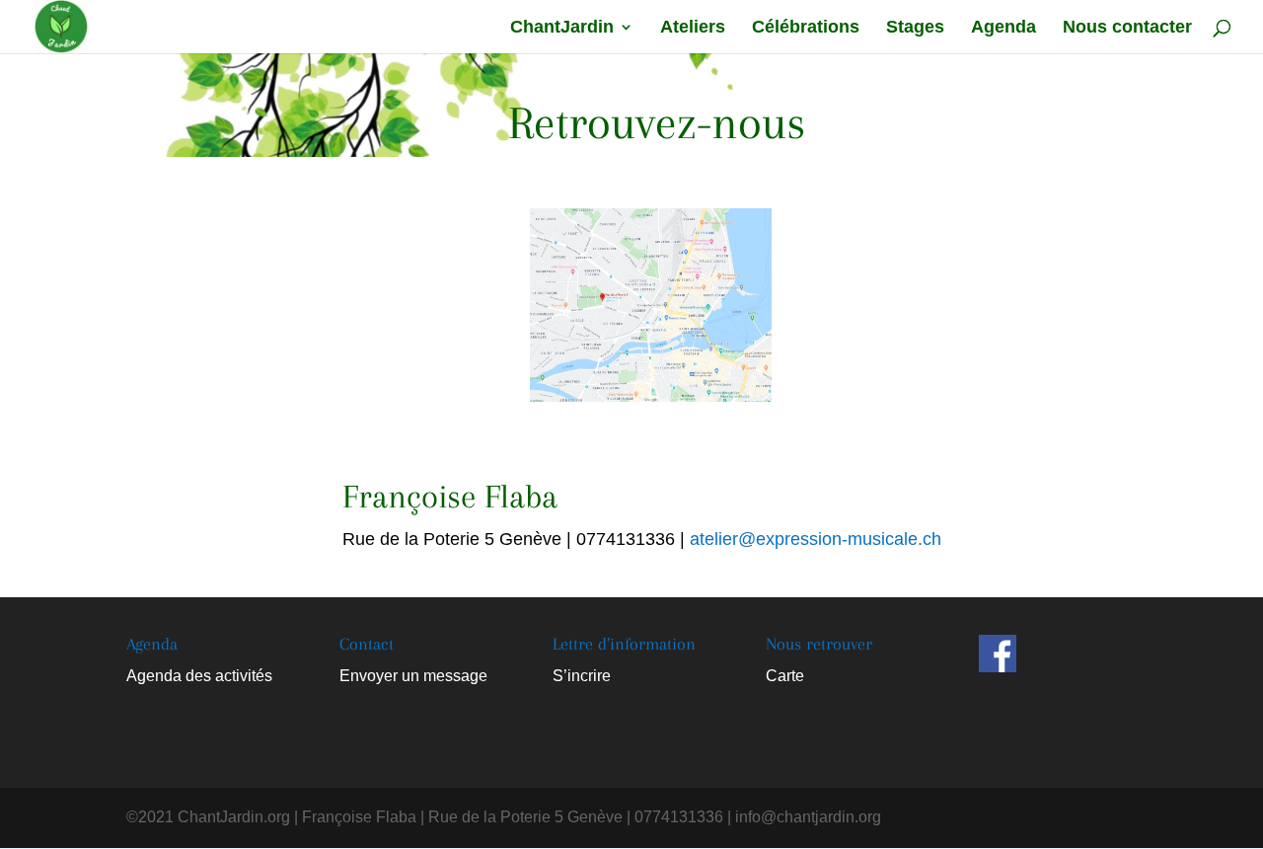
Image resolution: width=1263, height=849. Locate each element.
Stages (915, 28)
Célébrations (805, 28)
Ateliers (692, 28)
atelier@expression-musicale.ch (815, 539)
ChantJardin (562, 28)
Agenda (1003, 28)
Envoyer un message (413, 675)
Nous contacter (1127, 28)
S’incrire (582, 675)
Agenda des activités (199, 675)
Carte (785, 675)
